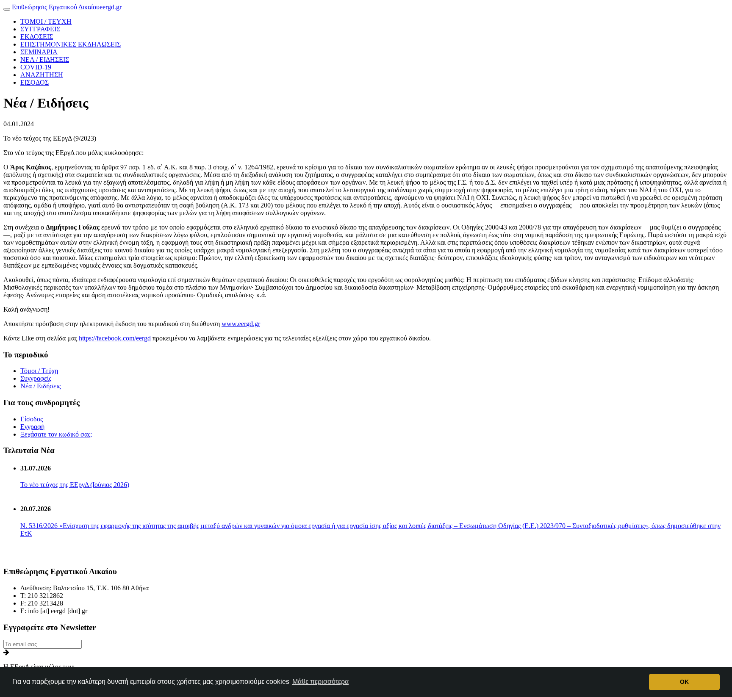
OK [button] (684, 681)
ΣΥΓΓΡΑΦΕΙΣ (40, 29)
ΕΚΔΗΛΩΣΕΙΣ (70, 44)
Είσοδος (31, 419)
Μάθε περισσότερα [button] (320, 681)
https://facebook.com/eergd (115, 338)
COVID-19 (35, 67)
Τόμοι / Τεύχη (39, 370)
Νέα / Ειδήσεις (40, 386)
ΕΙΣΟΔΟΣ (34, 82)
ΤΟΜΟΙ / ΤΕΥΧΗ (46, 21)
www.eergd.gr (241, 323)
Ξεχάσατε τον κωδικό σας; (56, 434)
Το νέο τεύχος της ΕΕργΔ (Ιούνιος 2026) (74, 484)
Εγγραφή (32, 426)
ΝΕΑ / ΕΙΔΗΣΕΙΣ (44, 59)
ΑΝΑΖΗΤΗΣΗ (41, 74)
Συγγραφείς (35, 378)
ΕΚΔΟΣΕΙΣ (36, 36)
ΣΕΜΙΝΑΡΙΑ (39, 51)
